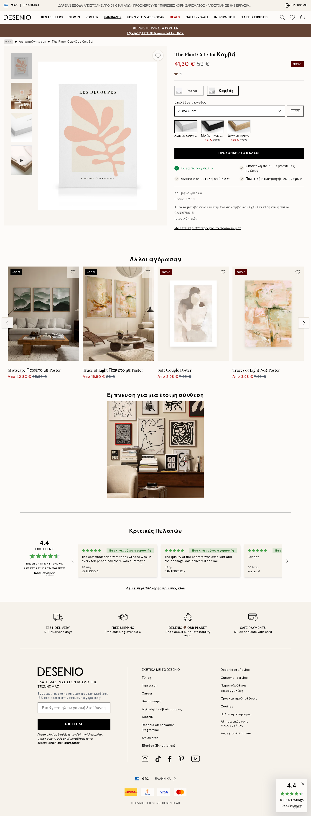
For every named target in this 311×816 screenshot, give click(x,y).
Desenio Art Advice (235, 670)
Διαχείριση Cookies (236, 733)
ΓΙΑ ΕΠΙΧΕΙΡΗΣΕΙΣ (254, 17)
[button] (295, 111)
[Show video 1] (21, 160)
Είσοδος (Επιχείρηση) (158, 746)
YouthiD (147, 717)
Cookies (227, 706)
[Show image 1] (21, 66)
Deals (175, 17)
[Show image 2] (21, 96)
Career (147, 693)
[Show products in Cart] (302, 17)
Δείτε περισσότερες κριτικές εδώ (155, 588)
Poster (92, 17)
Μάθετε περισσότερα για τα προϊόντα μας (208, 228)
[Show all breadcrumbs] (8, 41)
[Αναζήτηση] (282, 17)
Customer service (234, 678)
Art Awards (150, 738)
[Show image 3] (21, 127)
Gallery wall (197, 17)
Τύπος (146, 678)
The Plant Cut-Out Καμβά (72, 42)
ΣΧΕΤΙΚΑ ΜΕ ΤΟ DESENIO (161, 670)
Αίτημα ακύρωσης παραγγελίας (234, 723)
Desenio (168, 803)
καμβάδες (112, 17)
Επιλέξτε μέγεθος (190, 102)
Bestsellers (52, 17)
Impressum (150, 685)
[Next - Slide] (307, 131)
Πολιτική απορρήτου (236, 714)
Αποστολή (73, 724)
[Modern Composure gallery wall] (155, 449)
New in (74, 17)
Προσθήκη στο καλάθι (239, 153)
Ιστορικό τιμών (185, 218)
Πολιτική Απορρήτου (65, 743)
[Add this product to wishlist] (158, 55)
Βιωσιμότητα (152, 701)
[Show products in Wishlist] (292, 17)
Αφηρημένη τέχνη (32, 42)
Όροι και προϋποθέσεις (239, 698)
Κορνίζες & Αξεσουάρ (145, 17)
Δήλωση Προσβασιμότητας (162, 709)
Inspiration (224, 17)
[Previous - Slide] (170, 131)
